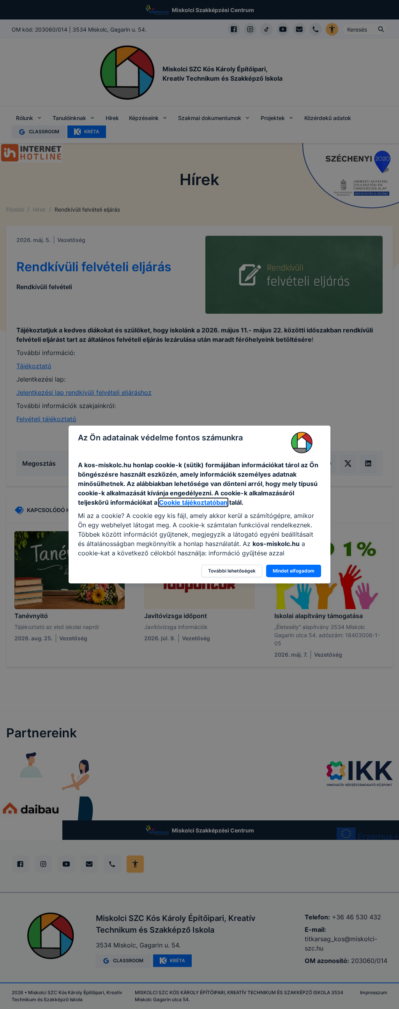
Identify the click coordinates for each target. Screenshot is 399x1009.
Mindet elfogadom (293, 571)
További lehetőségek (232, 571)
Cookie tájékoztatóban (193, 502)
